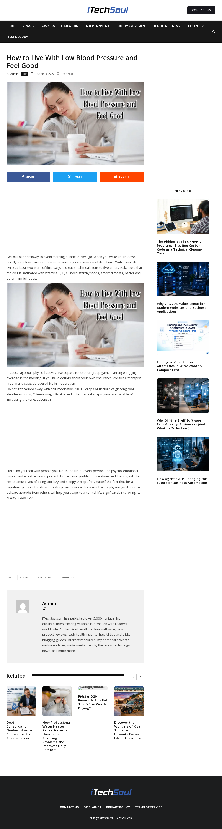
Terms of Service (148, 807)
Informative (67, 577)
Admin (14, 74)
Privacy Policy (118, 807)
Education (69, 26)
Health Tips (44, 577)
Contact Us (69, 807)
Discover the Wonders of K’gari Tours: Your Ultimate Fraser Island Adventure (128, 730)
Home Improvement (131, 26)
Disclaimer (92, 807)
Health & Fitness (166, 26)
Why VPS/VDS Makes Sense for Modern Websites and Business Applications (181, 307)
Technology (17, 36)
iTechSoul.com (124, 818)
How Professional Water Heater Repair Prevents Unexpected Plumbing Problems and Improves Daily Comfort (56, 736)
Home (11, 26)
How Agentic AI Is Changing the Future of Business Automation (182, 481)
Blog (24, 74)
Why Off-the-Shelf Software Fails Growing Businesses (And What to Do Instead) (181, 424)
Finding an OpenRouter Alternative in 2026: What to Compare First (179, 366)
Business (48, 26)
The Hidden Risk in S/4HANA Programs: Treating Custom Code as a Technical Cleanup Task (179, 247)
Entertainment (96, 26)
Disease (25, 577)
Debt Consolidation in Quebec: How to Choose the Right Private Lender (20, 730)
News (26, 26)
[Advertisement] (75, 221)
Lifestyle (193, 26)
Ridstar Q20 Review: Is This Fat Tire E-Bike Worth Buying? (92, 702)
